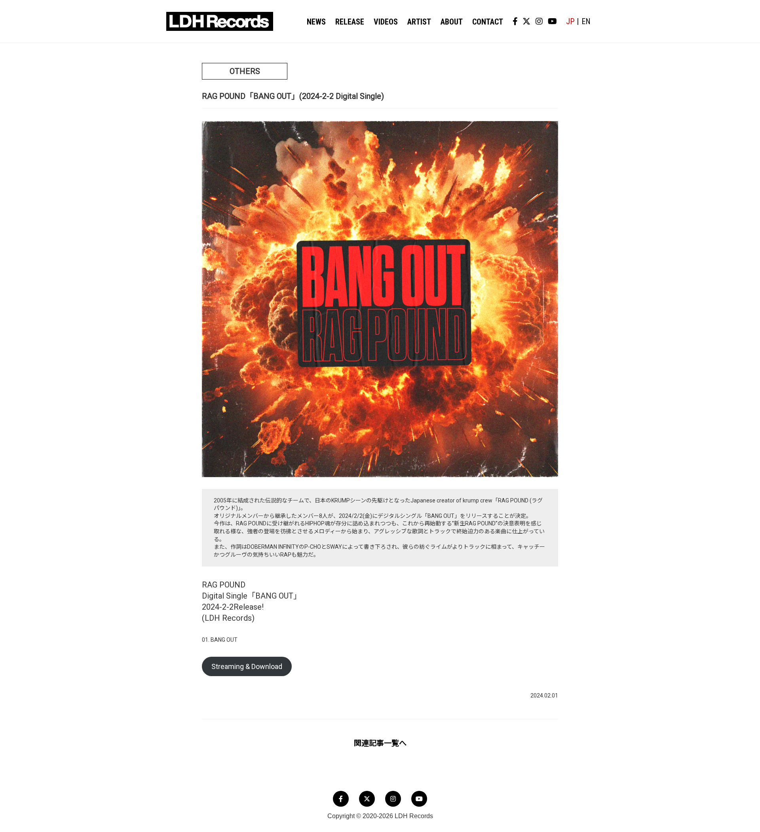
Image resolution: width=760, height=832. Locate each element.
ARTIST (419, 22)
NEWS (316, 22)
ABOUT (452, 22)
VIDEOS (386, 22)
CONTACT (487, 22)
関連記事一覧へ (380, 743)
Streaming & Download (246, 666)
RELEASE (349, 22)
